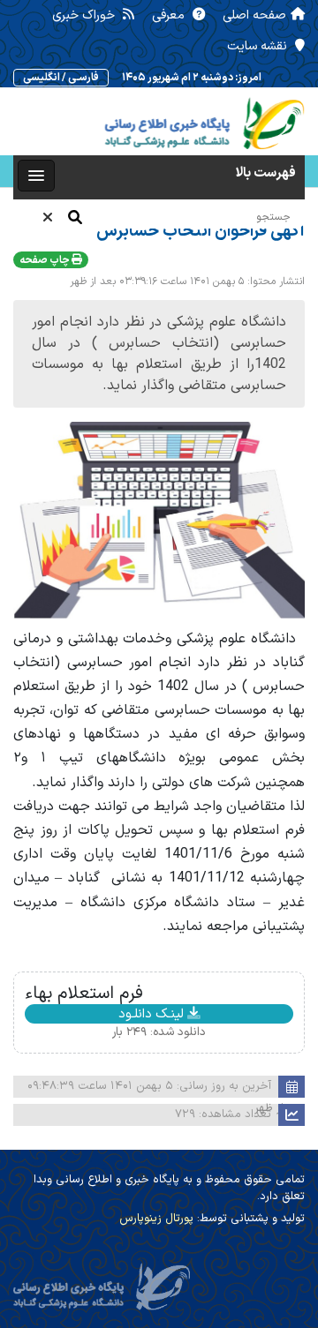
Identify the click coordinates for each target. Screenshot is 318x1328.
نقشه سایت (259, 46)
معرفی (170, 15)
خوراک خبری (85, 15)
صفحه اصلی (254, 15)
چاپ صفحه (45, 260)
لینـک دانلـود (152, 1014)
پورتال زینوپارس (156, 1218)
